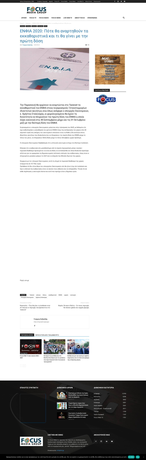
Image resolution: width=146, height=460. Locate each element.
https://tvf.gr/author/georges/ (41, 322)
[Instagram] (118, 1)
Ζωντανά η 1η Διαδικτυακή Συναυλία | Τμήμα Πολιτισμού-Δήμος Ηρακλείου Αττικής (78, 415)
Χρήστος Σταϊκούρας (41, 297)
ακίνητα (38, 295)
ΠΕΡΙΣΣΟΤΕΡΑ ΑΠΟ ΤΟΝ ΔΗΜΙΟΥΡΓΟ (47, 335)
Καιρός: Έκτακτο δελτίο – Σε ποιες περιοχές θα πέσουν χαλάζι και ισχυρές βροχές (73, 307)
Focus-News (72, 1)
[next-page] (24, 365)
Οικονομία (40, 26)
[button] (123, 18)
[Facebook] (114, 1)
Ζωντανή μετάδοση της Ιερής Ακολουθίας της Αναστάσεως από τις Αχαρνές (78, 395)
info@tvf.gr (60, 450)
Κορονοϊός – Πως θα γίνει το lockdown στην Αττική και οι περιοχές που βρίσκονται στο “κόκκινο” (35, 308)
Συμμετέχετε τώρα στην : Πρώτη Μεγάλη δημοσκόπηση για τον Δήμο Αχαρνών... (78, 405)
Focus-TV (57, 1)
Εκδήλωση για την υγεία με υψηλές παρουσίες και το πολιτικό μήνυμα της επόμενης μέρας (78, 358)
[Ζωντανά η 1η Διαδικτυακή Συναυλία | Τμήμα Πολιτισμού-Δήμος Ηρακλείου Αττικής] (62, 415)
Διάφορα (28, 23)
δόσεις (44, 295)
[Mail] (121, 1)
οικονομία (73, 295)
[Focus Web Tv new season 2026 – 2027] (31, 346)
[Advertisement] (90, 10)
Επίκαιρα (28, 26)
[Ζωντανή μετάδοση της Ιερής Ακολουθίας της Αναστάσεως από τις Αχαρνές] (62, 395)
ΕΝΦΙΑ (60, 295)
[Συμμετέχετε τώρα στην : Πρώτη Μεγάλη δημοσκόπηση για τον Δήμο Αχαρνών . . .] (62, 405)
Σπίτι (45, 26)
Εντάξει (131, 457)
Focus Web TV (24, 353)
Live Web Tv (80, 1)
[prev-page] (21, 365)
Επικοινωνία (97, 1)
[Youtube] (124, 1)
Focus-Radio (64, 1)
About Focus (88, 1)
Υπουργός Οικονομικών (27, 297)
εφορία (66, 295)
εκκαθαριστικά (52, 295)
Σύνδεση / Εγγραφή (42, 1)
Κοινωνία (34, 26)
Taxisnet (32, 295)
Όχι (138, 457)
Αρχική (51, 1)
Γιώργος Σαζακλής (27, 45)
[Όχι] (144, 457)
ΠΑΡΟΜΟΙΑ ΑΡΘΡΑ (27, 335)
